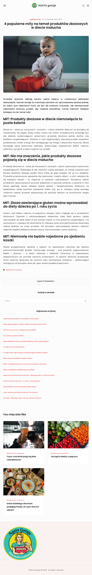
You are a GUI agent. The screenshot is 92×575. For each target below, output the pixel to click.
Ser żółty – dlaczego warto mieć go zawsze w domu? (22, 398)
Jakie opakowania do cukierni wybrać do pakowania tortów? (25, 324)
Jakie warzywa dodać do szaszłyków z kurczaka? (21, 318)
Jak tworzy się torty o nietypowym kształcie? (19, 330)
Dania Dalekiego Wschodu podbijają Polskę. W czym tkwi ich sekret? (23, 506)
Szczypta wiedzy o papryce (64, 456)
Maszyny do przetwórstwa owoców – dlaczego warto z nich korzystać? (29, 375)
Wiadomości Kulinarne (14, 270)
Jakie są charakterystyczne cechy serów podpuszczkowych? (25, 364)
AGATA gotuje (47, 5)
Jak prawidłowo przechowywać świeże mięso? (20, 387)
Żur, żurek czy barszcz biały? (13, 335)
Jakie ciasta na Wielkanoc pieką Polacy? (17, 358)
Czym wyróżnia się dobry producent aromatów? (20, 392)
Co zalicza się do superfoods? (14, 347)
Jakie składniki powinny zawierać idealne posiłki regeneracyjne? (26, 341)
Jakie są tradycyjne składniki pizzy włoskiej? (19, 370)
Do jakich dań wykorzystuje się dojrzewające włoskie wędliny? (25, 352)
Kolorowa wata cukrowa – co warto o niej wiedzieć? (22, 381)
